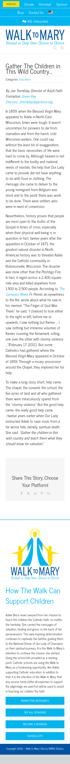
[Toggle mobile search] (55, 48)
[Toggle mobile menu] (62, 48)
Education (25, 79)
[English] (50, 12)
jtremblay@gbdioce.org (35, 102)
